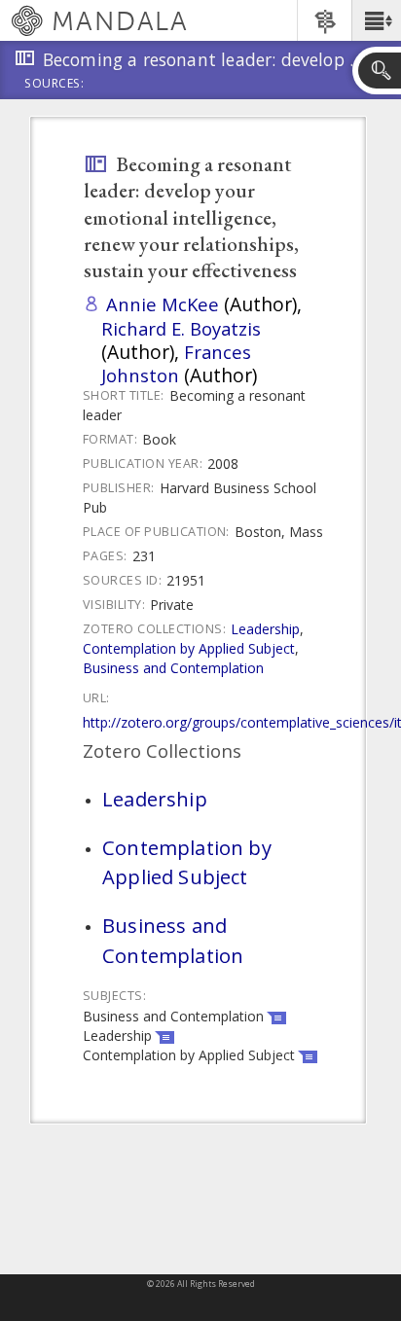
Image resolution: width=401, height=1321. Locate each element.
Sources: (54, 84)
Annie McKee (162, 304)
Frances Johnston (176, 363)
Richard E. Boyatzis (181, 328)
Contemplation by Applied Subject (189, 648)
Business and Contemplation (173, 668)
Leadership (265, 629)
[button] (376, 20)
